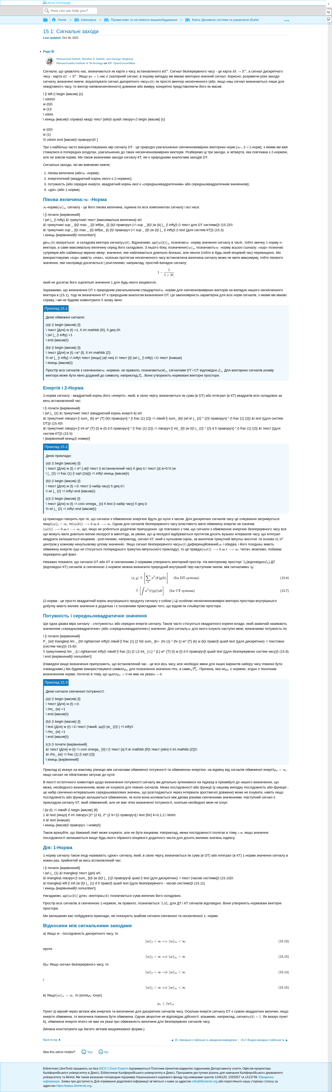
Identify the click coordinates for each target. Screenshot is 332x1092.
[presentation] (166, 71)
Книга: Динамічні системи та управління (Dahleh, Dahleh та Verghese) (241, 19)
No (106, 1052)
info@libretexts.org (204, 1081)
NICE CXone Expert (113, 1068)
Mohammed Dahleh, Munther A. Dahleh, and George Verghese (94, 59)
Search (47, 11)
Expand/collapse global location (286, 19)
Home (62, 19)
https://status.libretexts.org (73, 1085)
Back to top (50, 1039)
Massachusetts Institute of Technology (79, 63)
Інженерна (88, 19)
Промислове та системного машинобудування (144, 19)
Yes (89, 1052)
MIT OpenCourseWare (121, 63)
